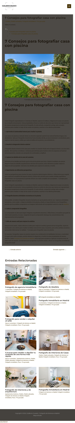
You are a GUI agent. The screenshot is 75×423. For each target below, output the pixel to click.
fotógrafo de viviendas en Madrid (24, 238)
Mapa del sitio (37, 415)
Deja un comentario (44, 289)
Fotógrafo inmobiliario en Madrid (54, 300)
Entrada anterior (15, 249)
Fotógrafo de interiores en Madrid (22, 289)
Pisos (19, 325)
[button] (4, 422)
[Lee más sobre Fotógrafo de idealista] (54, 274)
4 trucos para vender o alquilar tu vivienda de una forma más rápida (20, 354)
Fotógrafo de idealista (49, 287)
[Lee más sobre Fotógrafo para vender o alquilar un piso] (20, 306)
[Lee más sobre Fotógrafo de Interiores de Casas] (54, 340)
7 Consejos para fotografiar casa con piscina (22, 31)
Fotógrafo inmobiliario (29, 21)
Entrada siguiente (59, 249)
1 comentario (8, 289)
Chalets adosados (16, 21)
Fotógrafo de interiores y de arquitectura (18, 391)
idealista (66, 204)
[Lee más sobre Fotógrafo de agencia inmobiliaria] (20, 274)
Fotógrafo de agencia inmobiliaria (20, 287)
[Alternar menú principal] (69, 6)
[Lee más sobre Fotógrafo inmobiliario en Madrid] (49, 297)
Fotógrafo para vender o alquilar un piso (20, 320)
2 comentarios (43, 303)
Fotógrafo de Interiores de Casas (54, 353)
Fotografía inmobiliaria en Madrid (54, 390)
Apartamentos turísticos (23, 358)
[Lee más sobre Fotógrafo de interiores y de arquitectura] (20, 377)
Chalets (8, 21)
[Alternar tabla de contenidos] (6, 29)
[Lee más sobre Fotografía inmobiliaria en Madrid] (54, 377)
